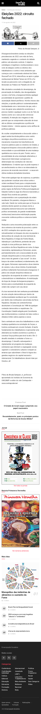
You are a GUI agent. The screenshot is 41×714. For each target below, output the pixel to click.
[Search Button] (38, 3)
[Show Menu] (3, 3)
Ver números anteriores (20, 551)
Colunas (16, 702)
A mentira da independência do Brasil (21, 624)
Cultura (4, 676)
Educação (5, 681)
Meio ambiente (20, 681)
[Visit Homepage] (20, 3)
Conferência (6, 668)
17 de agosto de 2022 (8, 22)
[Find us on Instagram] (14, 658)
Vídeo (30, 684)
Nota (16, 690)
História (5, 690)
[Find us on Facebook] (4, 658)
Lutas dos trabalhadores (20, 678)
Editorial (5, 679)
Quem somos (6, 702)
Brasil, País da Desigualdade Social (20, 607)
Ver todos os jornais (20, 486)
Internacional (20, 668)
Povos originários (32, 672)
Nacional (18, 687)
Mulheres (18, 684)
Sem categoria (33, 681)
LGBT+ (17, 674)
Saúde (30, 679)
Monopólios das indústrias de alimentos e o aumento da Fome (16, 595)
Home (3, 10)
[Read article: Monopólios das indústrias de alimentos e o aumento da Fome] (20, 575)
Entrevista (5, 684)
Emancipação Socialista (12, 709)
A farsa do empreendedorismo (19, 631)
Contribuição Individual (14, 10)
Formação (5, 687)
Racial (30, 676)
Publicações (26, 702)
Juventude (19, 671)
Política (31, 668)
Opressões (5, 705)
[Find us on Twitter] (9, 658)
